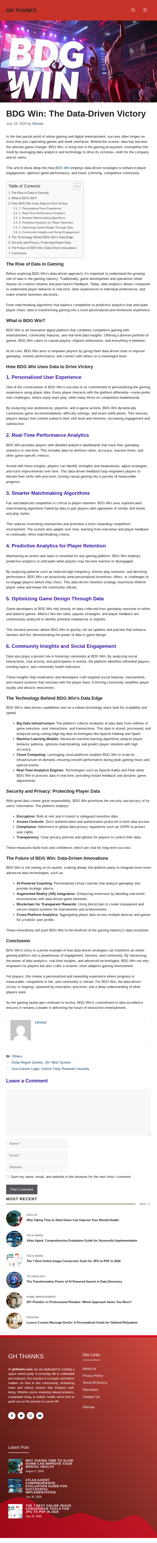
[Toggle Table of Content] (74, 186)
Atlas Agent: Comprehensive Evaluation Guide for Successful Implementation (82, 1240)
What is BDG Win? (24, 198)
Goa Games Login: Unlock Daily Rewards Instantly (50, 1069)
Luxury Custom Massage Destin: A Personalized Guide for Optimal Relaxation (82, 1322)
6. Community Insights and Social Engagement (49, 232)
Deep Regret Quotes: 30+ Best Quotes (41, 1062)
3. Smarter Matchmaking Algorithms (42, 217)
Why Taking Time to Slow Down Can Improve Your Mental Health (73, 1220)
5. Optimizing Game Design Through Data (46, 227)
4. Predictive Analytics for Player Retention (46, 222)
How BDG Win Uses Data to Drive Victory (39, 203)
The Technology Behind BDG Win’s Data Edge (42, 237)
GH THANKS (21, 10)
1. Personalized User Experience (40, 208)
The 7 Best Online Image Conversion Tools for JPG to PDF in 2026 (74, 1261)
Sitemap (89, 1407)
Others (17, 1056)
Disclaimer (90, 1389)
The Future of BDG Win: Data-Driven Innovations (44, 248)
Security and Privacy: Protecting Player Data (41, 242)
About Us (89, 1368)
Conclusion (18, 253)
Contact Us (91, 1397)
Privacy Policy (93, 1375)
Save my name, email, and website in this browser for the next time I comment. (71, 1177)
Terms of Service (95, 1382)
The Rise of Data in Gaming (29, 192)
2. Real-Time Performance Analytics (42, 213)
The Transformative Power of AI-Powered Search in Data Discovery (74, 1281)
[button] (133, 10)
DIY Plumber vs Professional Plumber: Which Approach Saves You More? (79, 1302)
